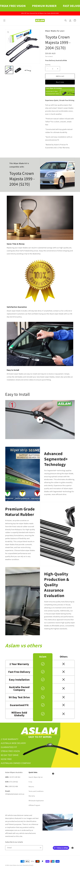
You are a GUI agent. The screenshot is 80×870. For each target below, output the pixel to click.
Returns (31, 786)
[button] (4, 20)
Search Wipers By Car (36, 777)
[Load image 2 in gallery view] (18, 70)
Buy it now (60, 82)
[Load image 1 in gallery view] (9, 70)
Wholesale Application (36, 801)
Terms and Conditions (36, 791)
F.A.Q (30, 782)
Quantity (47, 64)
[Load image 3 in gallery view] (27, 70)
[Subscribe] (40, 847)
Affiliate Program (34, 805)
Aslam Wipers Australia (15, 865)
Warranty (32, 796)
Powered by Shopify (28, 865)
